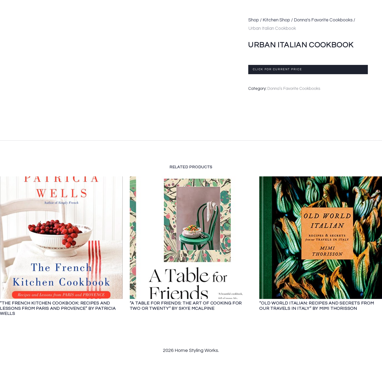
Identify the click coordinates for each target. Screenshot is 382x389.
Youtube (373, 4)
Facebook (305, 4)
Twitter (327, 4)
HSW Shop (250, 4)
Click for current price (277, 69)
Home (127, 4)
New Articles (222, 4)
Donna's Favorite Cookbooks (323, 20)
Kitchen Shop (276, 20)
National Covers (187, 4)
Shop (253, 20)
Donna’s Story (151, 4)
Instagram (350, 4)
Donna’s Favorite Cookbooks (293, 89)
